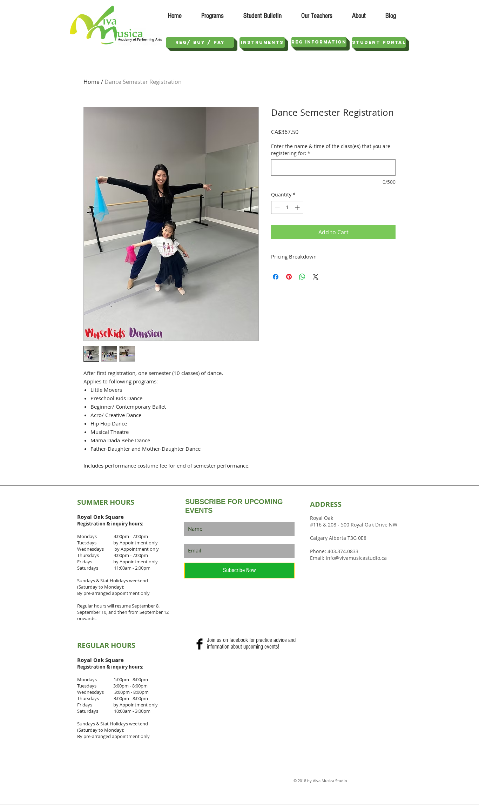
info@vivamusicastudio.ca (356, 558)
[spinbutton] (287, 207)
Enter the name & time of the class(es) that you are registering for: (330, 149)
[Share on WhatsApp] (302, 277)
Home (91, 82)
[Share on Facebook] (275, 277)
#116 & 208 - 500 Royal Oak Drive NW (355, 524)
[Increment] (298, 207)
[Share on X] (315, 277)
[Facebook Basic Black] (199, 644)
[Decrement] (276, 207)
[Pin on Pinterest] (289, 277)
